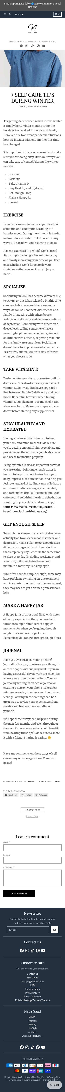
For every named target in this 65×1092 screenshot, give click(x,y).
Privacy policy (14, 1080)
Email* (7, 855)
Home (11, 42)
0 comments (9, 781)
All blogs (29, 781)
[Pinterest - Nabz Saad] (38, 46)
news (57, 781)
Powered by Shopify (34, 1077)
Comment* (9, 867)
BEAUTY (21, 42)
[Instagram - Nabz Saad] (27, 46)
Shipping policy (50, 1080)
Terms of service (32, 1080)
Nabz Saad (17, 1077)
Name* (6, 842)
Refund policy (53, 1077)
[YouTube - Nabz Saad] (44, 46)
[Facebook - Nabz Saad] (21, 46)
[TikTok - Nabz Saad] (32, 46)
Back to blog (32, 816)
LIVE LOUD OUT (44, 781)
